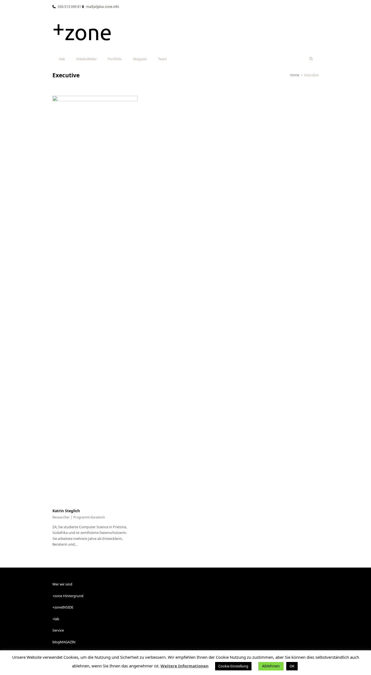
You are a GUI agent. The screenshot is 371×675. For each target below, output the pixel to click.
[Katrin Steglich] (94, 298)
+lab (55, 618)
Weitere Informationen (185, 665)
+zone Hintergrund (67, 595)
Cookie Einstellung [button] (233, 666)
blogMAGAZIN (64, 641)
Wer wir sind (62, 584)
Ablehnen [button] (271, 665)
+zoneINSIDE (62, 607)
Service (58, 630)
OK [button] (292, 666)
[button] (311, 59)
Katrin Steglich (66, 510)
